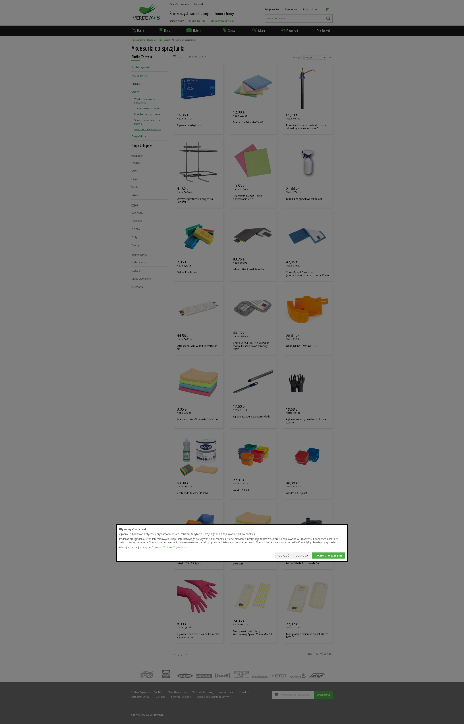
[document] (232, 543)
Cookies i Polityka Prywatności (170, 547)
